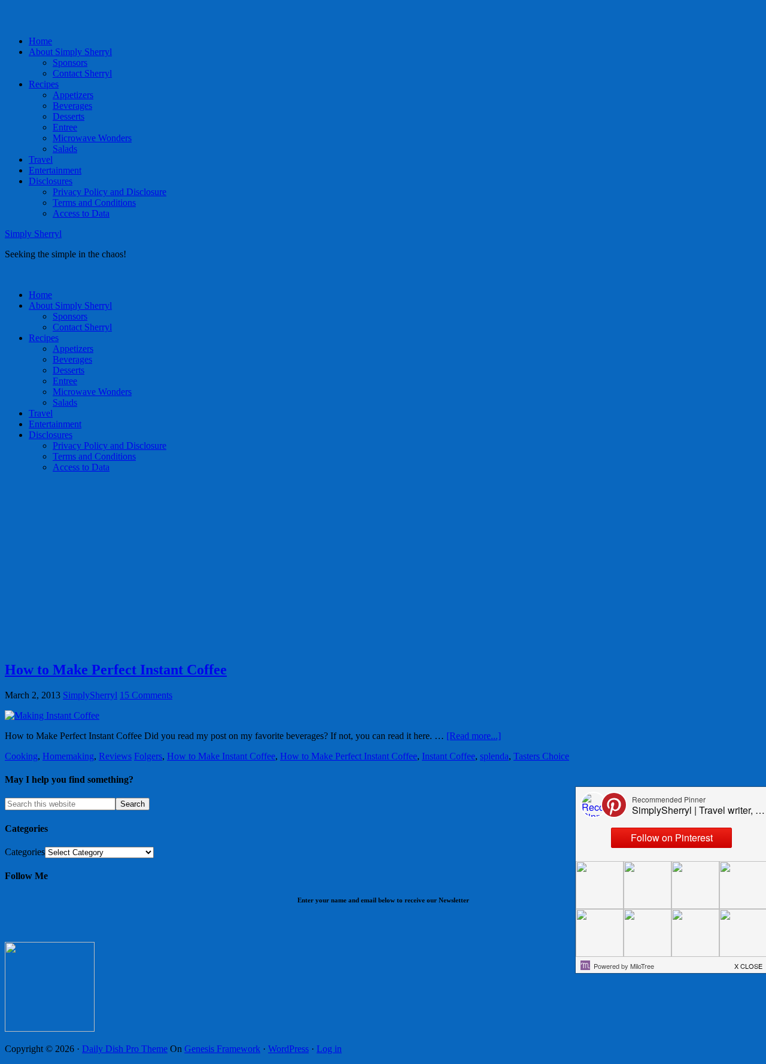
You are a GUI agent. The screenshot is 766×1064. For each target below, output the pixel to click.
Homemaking (68, 756)
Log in (329, 1049)
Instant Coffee (448, 756)
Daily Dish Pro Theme (125, 1049)
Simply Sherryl (33, 234)
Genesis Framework (222, 1049)
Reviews (115, 756)
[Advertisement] (364, 566)
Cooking (21, 756)
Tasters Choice (541, 756)
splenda (494, 756)
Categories (25, 852)
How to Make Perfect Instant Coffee (116, 669)
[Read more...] (473, 736)
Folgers (148, 756)
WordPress (288, 1049)
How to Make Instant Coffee (221, 756)
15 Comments (146, 695)
